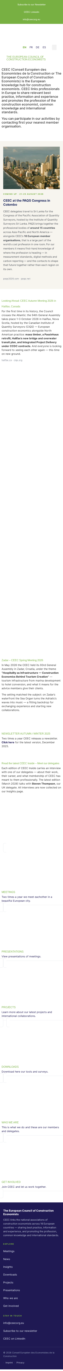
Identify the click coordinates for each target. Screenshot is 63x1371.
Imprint (9, 1362)
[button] (54, 47)
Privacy (20, 1362)
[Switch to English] (24, 47)
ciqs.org (18, 360)
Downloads (10, 1274)
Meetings (8, 1251)
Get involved (11, 1305)
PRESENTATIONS (13, 951)
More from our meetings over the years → (31, 720)
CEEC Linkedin (31, 12)
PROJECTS (9, 1007)
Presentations (11, 1290)
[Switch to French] (31, 47)
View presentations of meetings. (21, 956)
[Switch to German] (37, 47)
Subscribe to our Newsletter (31, 4)
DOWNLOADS (10, 1066)
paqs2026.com (11, 278)
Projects (8, 1282)
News (6, 1259)
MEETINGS (8, 892)
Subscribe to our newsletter (20, 1330)
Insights (8, 1266)
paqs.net (25, 278)
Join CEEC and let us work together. (24, 1186)
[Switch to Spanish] (44, 47)
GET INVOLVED (11, 1182)
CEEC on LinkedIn (14, 1338)
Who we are (10, 1298)
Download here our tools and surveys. (25, 1071)
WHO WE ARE (10, 1122)
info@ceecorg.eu (31, 19)
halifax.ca (7, 360)
